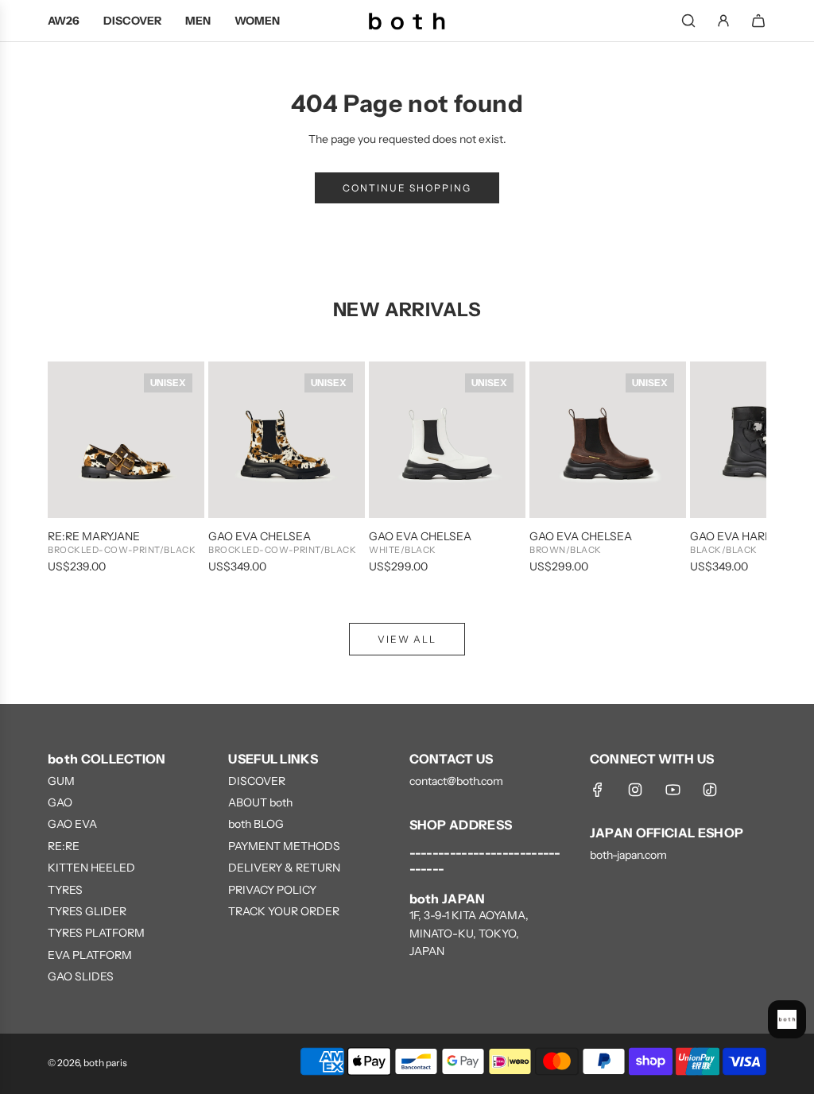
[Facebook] (597, 789)
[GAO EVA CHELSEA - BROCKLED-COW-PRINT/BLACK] (286, 439)
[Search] (688, 20)
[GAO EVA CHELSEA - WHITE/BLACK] (447, 439)
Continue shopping (407, 188)
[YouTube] (672, 789)
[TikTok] (709, 789)
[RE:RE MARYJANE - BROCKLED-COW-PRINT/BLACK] (126, 439)
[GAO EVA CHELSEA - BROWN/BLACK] (607, 439)
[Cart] (758, 20)
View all (407, 639)
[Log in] (723, 20)
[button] (77, 467)
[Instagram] (635, 789)
